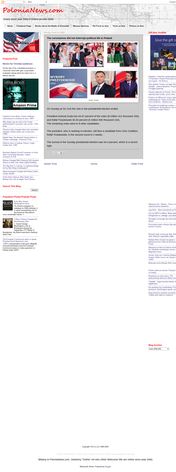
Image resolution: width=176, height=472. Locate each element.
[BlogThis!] (56, 153)
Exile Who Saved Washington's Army (21, 202)
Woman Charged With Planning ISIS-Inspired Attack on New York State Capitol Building (20, 161)
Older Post (137, 163)
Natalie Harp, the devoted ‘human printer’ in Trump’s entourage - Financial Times (20, 138)
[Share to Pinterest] (64, 153)
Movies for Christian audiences (18, 64)
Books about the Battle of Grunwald (52, 26)
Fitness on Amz (136, 26)
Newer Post (50, 163)
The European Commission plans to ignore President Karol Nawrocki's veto (20, 240)
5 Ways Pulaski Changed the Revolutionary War (25, 220)
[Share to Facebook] (61, 153)
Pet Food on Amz (101, 26)
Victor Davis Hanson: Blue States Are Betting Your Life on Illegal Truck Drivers (19, 178)
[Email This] (53, 153)
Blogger (108, 467)
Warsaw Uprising (81, 26)
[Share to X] (58, 153)
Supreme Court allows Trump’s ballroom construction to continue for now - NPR (19, 117)
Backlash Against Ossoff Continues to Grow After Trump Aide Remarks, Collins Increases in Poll (20, 154)
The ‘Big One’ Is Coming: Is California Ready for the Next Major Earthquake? (20, 167)
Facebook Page (24, 26)
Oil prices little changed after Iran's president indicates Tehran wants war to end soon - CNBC (20, 132)
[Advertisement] (162, 156)
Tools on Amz (119, 26)
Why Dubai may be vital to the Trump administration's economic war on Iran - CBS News (20, 124)
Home (10, 26)
